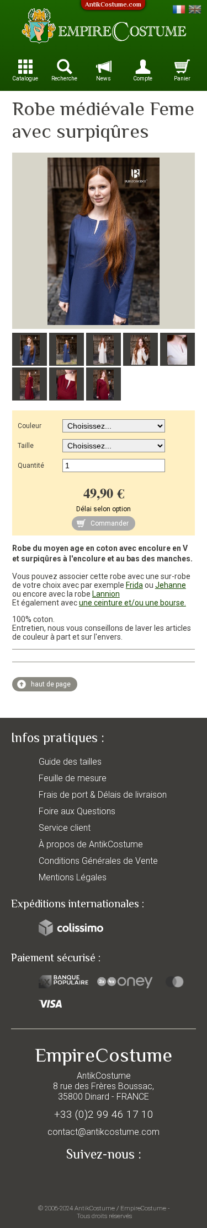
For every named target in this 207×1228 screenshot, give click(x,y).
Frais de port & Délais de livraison (103, 794)
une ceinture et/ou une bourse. (132, 602)
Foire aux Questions (77, 811)
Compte (142, 78)
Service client (65, 828)
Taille (26, 446)
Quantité (31, 465)
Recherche (64, 78)
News (103, 78)
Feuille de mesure (73, 778)
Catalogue (25, 78)
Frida (134, 585)
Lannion (106, 593)
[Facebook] (103, 1179)
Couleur (29, 426)
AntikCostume (95, 1208)
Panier (182, 78)
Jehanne (170, 585)
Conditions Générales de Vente (98, 861)
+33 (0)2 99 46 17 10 (103, 1114)
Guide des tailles (70, 761)
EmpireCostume (143, 1208)
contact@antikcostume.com (103, 1132)
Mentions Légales (73, 877)
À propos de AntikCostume (91, 844)
